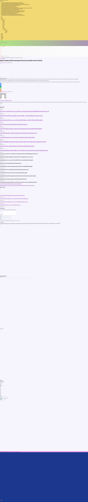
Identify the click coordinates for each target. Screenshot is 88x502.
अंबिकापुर (5, 29)
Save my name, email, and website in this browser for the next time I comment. (10, 220)
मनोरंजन (2, 34)
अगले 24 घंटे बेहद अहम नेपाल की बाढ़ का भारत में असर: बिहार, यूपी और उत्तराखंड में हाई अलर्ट (11, 14)
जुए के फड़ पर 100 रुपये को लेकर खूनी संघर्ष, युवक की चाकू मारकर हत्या (13, 124)
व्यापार (2, 33)
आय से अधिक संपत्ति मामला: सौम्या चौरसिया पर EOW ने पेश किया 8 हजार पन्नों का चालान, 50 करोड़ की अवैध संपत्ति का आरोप (24, 150)
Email (1, 217)
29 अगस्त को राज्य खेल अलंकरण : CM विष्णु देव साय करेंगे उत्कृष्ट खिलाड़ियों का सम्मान (10, 5)
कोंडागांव (4, 24)
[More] (1, 90)
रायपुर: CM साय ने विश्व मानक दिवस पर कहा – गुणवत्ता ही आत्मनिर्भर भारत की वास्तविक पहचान (14, 198)
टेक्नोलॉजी (2, 37)
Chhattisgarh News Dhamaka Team (4, 62)
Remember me (2, 398)
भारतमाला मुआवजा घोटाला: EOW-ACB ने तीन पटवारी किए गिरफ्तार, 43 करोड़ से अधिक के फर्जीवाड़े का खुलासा (21, 120)
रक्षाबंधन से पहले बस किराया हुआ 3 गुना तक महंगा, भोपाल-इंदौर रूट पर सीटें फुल (10, 9)
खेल (1, 36)
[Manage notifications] (1, 500)
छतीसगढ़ (1, 108)
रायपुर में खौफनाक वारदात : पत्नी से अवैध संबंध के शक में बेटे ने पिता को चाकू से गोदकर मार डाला (18, 133)
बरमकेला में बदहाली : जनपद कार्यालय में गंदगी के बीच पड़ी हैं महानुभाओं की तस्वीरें (10, 12)
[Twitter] (0, 85)
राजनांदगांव (4, 20)
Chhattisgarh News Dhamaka (13, 451)
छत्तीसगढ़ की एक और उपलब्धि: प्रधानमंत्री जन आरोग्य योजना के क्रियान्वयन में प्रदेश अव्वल (17, 146)
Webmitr (20, 451)
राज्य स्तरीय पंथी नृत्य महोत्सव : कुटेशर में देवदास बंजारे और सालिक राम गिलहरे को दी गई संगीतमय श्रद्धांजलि (13, 3)
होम (1, 16)
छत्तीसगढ (2, 19)
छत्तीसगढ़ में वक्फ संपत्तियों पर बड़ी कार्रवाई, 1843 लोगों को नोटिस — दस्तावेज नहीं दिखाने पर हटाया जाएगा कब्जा (21, 115)
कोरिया (3, 28)
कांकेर (3, 25)
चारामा (3, 21)
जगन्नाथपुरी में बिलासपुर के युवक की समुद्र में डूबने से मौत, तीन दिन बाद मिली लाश (12, 195)
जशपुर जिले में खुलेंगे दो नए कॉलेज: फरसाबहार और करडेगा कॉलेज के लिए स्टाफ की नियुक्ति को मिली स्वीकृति (21, 128)
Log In (5, 398)
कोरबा (3, 27)
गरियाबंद (7, 30)
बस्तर (3, 26)
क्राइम (2, 35)
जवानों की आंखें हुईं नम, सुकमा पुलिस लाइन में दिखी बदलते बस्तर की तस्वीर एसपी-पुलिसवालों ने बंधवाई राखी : (13, 10)
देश (1, 17)
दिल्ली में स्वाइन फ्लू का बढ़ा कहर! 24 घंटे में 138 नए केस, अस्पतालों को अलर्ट (9, 7)
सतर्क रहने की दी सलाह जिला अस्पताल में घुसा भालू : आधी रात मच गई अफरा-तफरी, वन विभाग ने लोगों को (12, 11)
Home (0, 57)
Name (1, 216)
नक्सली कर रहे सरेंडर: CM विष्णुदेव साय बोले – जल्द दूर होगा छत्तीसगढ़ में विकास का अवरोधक (14, 201)
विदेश (2, 18)
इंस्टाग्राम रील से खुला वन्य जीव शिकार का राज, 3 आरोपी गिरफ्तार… (8, 6)
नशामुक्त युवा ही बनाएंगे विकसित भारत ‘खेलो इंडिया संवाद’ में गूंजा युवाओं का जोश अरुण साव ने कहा (12, 2)
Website (1, 219)
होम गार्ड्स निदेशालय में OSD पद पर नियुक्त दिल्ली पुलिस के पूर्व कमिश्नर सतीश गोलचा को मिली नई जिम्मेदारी (13, 15)
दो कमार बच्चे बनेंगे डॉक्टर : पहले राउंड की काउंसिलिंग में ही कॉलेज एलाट (9, 13)
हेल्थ (1, 38)
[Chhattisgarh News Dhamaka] (3, 42)
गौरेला (6, 32)
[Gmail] (0, 89)
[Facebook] (0, 83)
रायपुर (2, 57)
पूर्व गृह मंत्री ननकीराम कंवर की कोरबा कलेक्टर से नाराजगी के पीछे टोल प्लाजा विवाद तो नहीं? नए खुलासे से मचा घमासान (23, 141)
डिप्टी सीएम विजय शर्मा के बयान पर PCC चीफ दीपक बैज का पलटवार (10, 205)
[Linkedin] (0, 86)
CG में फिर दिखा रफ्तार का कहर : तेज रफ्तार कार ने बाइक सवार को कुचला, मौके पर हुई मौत (17, 137)
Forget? (7, 397)
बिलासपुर (4, 22)
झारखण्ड (4, 58)
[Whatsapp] (0, 87)
